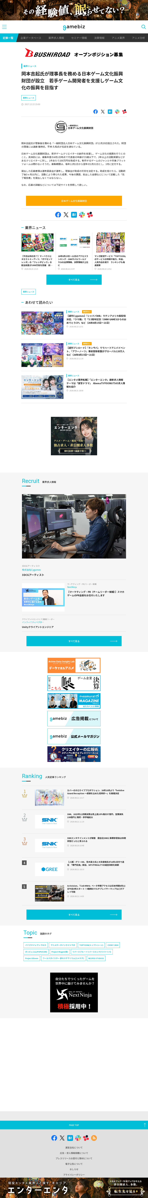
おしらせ (74, 1169)
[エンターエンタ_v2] (74, 436)
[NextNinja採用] (74, 992)
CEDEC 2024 (113, 945)
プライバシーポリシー (74, 1174)
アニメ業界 (118, 38)
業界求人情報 (56, 38)
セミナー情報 (79, 38)
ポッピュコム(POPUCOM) (36, 951)
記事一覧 (8, 38)
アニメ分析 (138, 38)
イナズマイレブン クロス (35, 945)
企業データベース (31, 38)
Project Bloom (31, 958)
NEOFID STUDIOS (96, 958)
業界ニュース (29, 66)
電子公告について (74, 1163)
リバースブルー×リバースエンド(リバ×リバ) (91, 951)
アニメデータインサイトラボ (63, 945)
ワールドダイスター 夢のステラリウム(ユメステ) (63, 958)
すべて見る (74, 279)
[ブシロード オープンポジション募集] (74, 53)
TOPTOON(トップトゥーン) (91, 945)
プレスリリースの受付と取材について (74, 1158)
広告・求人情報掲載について (74, 1152)
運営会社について (74, 1147)
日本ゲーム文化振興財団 (74, 201)
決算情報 (99, 38)
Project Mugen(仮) (59, 951)
